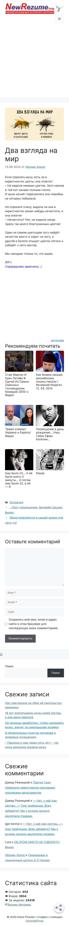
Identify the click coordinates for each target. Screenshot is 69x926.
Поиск (9, 666)
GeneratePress (35, 920)
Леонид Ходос (15, 855)
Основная (16, 502)
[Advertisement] (34, 63)
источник (57, 340)
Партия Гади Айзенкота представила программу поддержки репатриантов (30, 787)
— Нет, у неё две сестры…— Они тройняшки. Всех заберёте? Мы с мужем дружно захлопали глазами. (34, 829)
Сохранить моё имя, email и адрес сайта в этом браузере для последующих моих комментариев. (33, 624)
